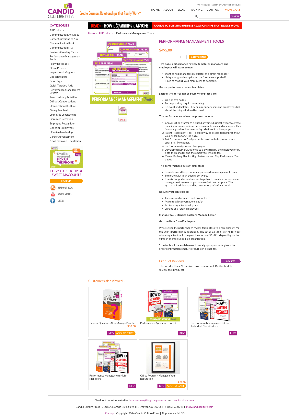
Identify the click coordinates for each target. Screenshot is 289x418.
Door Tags (56, 81)
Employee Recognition (62, 123)
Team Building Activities (63, 97)
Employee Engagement (63, 114)
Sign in (215, 4)
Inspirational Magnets (62, 72)
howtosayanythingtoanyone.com (148, 400)
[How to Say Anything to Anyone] (165, 27)
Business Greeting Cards (64, 52)
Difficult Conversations (63, 101)
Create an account (230, 4)
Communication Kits (61, 47)
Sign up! (66, 180)
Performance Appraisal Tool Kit (158, 323)
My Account (203, 4)
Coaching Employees (62, 127)
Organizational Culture (63, 106)
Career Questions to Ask (64, 39)
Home (91, 33)
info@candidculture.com (199, 406)
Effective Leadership (61, 132)
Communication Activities (64, 34)
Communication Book (62, 43)
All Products (57, 30)
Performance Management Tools (65, 58)
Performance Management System (65, 91)
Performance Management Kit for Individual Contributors (210, 324)
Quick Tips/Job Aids (61, 85)
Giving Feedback (59, 110)
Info (111, 333)
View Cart (232, 9)
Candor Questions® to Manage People (111, 323)
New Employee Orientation (65, 141)
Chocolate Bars (58, 76)
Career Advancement (62, 136)
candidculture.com (183, 400)
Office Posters (58, 68)
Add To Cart (125, 333)
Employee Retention (61, 119)
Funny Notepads (59, 63)
